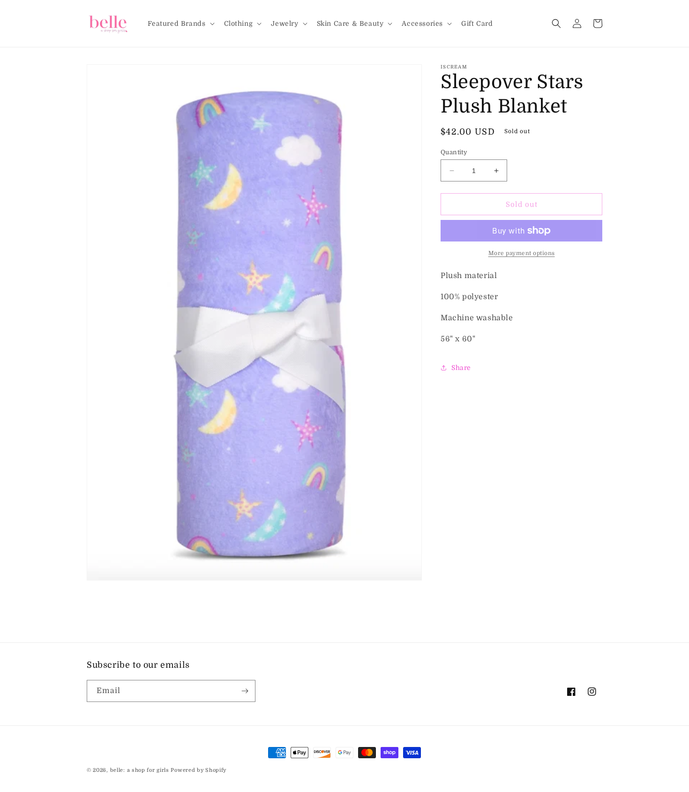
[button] (180, 23)
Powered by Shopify (198, 770)
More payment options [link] (521, 253)
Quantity (454, 152)
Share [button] (461, 367)
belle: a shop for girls (139, 770)
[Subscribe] (244, 691)
